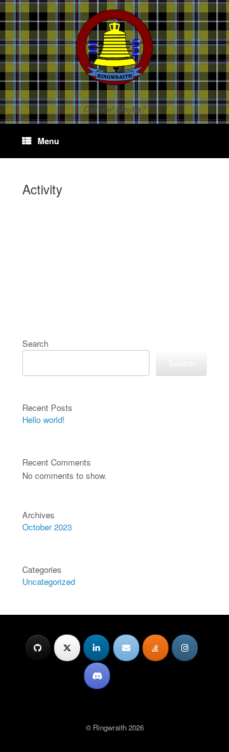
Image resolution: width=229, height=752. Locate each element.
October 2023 (47, 527)
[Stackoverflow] (155, 647)
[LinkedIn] (96, 647)
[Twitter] (67, 647)
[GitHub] (38, 647)
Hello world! (43, 419)
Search (35, 343)
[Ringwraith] (114, 47)
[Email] (126, 647)
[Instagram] (185, 647)
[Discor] (97, 675)
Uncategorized (48, 581)
